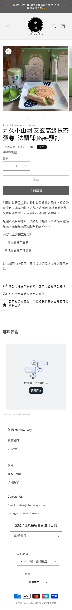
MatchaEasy (30, 603)
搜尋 (10, 465)
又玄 (21, 202)
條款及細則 (15, 474)
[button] (7, 26)
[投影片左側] (27, 118)
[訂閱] (58, 535)
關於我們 (13, 440)
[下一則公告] (65, 6)
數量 (5, 158)
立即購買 (36, 191)
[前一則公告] (7, 6)
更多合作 (13, 449)
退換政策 (13, 482)
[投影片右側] (44, 118)
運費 (15, 152)
